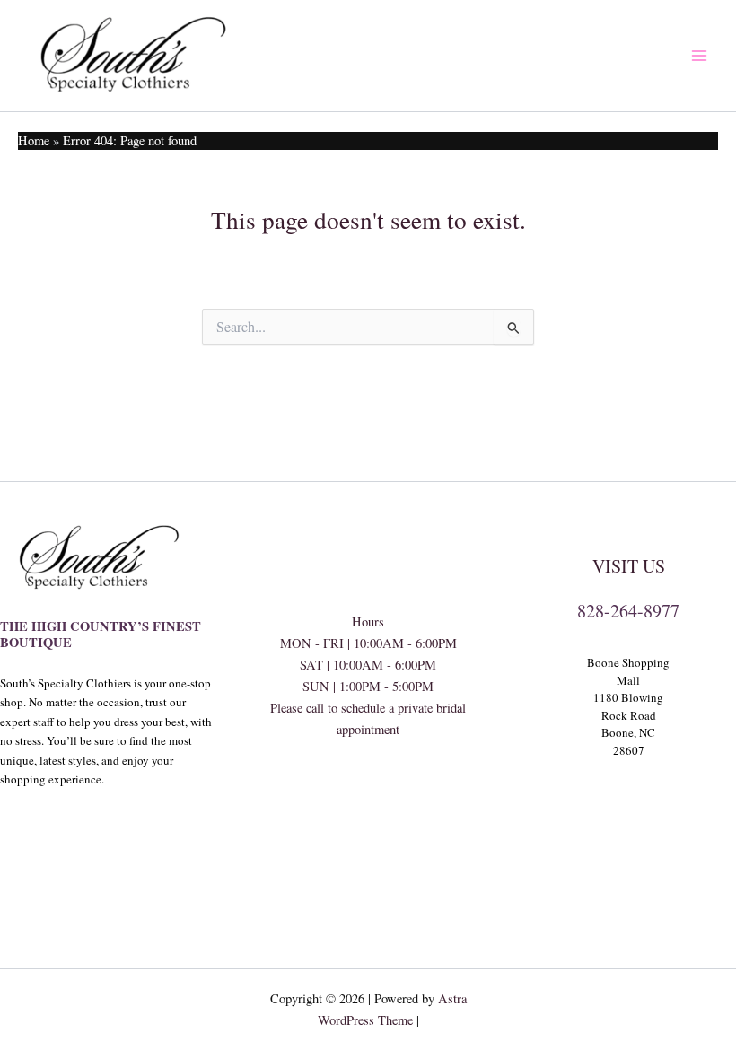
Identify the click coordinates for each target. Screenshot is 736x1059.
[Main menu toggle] (699, 55)
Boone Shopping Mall (628, 671)
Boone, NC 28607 (628, 741)
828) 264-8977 (368, 794)
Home (33, 140)
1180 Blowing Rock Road (628, 706)
